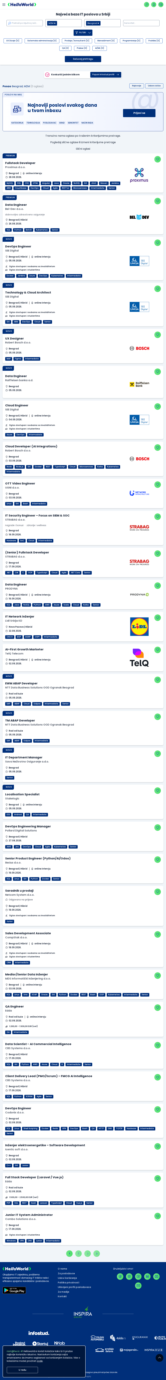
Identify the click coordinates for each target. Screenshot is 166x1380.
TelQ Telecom (14, 653)
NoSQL (77, 183)
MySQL (10, 183)
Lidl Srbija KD (13, 621)
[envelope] (138, 1285)
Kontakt (62, 1296)
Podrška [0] (154, 40)
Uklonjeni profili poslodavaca (74, 1287)
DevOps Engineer (18, 246)
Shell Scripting (30, 1128)
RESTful (65, 188)
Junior (10, 921)
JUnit (93, 183)
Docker (10, 275)
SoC (22, 540)
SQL (19, 183)
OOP (30, 572)
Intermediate (97, 188)
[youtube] (138, 1276)
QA (27, 814)
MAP (9, 358)
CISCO (10, 637)
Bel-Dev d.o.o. (14, 209)
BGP (19, 637)
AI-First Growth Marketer (24, 649)
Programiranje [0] (131, 40)
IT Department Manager (23, 757)
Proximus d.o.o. (15, 167)
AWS (47, 605)
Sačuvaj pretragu (83, 59)
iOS (8, 814)
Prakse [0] (82, 48)
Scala (66, 605)
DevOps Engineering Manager (28, 826)
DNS (110, 1128)
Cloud (46, 188)
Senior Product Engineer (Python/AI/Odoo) (38, 858)
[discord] (156, 1276)
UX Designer (14, 338)
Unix (26, 994)
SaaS (33, 1203)
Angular (46, 183)
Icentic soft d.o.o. (16, 1149)
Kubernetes (42, 230)
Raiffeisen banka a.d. (19, 380)
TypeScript (60, 466)
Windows (11, 1240)
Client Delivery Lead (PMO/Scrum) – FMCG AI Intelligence (48, 1076)
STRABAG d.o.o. (15, 520)
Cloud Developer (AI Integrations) (31, 446)
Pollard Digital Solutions (21, 830)
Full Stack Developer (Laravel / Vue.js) (34, 1177)
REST (48, 466)
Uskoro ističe (154, 85)
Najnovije (136, 85)
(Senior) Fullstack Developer (27, 552)
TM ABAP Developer (20, 720)
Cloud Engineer (16, 405)
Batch (29, 230)
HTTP (101, 1128)
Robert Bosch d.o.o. (18, 342)
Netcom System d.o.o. (19, 895)
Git (85, 183)
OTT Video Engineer (20, 483)
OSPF (37, 637)
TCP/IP (119, 1128)
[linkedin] (147, 1276)
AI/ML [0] (99, 48)
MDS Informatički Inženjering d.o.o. (28, 978)
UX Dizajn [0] (12, 40)
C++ (9, 1165)
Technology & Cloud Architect (28, 292)
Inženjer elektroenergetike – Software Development (45, 1145)
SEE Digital (12, 250)
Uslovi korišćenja (67, 1278)
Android (18, 814)
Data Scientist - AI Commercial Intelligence (38, 1044)
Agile (55, 188)
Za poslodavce (66, 1273)
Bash (25, 503)
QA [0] (65, 48)
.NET (9, 572)
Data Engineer (16, 205)
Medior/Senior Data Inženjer (26, 974)
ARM (9, 188)
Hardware (11, 540)
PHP (8, 1203)
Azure (32, 275)
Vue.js (79, 1203)
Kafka (100, 466)
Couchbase (20, 188)
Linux (9, 503)
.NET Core (75, 572)
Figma (18, 358)
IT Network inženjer (19, 616)
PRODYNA (11, 589)
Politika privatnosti (68, 1282)
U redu (22, 1370)
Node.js (19, 466)
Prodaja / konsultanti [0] (77, 40)
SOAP (34, 994)
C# (16, 572)
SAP (8, 703)
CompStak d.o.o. (16, 937)
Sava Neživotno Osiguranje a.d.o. (27, 761)
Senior (112, 188)
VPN (64, 1128)
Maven (104, 183)
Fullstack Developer (20, 163)
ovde (40, 1361)
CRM (9, 962)
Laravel (43, 1203)
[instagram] (129, 1276)
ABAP (16, 703)
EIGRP (28, 637)
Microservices (80, 188)
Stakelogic (12, 798)
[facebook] (120, 1276)
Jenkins (115, 183)
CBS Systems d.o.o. (18, 1048)
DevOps (35, 188)
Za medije (63, 1291)
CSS (27, 183)
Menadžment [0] (106, 40)
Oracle (66, 183)
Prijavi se (139, 113)
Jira (17, 846)
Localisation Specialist (22, 794)
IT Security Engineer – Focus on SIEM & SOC (37, 515)
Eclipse (37, 703)
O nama (62, 1268)
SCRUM (29, 1096)
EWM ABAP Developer (21, 683)
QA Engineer (14, 1006)
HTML (35, 183)
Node (9, 466)
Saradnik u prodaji (19, 891)
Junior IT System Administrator (29, 1215)
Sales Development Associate (28, 933)
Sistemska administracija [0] (42, 40)
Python (18, 230)
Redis (55, 1128)
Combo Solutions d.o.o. (20, 1219)
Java (56, 183)
